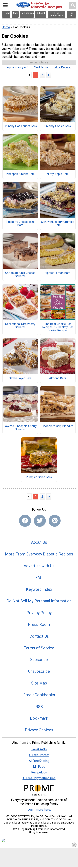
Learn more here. (39, 809)
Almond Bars (57, 378)
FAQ (39, 577)
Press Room (39, 624)
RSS (39, 706)
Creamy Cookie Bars (57, 126)
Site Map (39, 683)
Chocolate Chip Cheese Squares (20, 274)
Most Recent (41, 67)
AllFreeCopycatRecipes (39, 778)
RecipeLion (39, 772)
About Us (39, 542)
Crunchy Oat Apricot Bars (20, 126)
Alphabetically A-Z (17, 67)
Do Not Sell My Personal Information (39, 601)
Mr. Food (39, 766)
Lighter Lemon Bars (57, 273)
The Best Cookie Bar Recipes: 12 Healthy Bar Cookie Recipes (57, 327)
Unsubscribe (39, 671)
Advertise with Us (39, 565)
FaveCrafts (39, 749)
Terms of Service (39, 648)
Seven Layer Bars (20, 378)
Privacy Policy (39, 612)
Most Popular (62, 67)
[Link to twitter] (40, 521)
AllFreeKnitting (39, 761)
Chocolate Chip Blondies (57, 426)
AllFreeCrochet (39, 755)
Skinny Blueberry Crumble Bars (57, 223)
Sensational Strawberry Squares (20, 326)
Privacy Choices (39, 730)
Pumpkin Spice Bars (39, 477)
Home (6, 27)
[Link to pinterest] (55, 521)
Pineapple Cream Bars (20, 174)
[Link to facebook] (25, 521)
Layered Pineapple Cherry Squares (20, 428)
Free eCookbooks (39, 694)
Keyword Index (39, 589)
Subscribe (39, 659)
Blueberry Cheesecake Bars (20, 223)
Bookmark (39, 718)
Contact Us (39, 636)
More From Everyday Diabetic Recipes (39, 554)
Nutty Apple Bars (58, 174)
